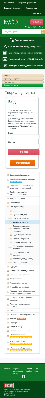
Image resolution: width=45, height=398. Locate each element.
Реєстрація (23, 163)
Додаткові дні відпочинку (23, 259)
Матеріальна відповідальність (22, 271)
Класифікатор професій (19, 287)
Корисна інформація (12, 8)
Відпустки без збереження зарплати (23, 247)
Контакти (37, 13)
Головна (7, 76)
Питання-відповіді (20, 262)
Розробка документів (27, 3)
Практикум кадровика (12, 79)
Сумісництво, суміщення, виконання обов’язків (20, 193)
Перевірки (14, 323)
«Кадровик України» (21, 336)
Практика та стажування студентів (20, 305)
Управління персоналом (20, 331)
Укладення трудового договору (22, 180)
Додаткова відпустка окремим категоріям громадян (21, 228)
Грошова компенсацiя (22, 242)
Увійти (38, 22)
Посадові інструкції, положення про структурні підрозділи (22, 292)
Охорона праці (16, 327)
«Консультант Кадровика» (21, 349)
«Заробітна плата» (21, 342)
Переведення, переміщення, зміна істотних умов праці (22, 187)
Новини (7, 369)
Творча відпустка (20, 222)
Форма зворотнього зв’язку (18, 371)
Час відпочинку (10, 82)
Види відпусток (19, 211)
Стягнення (14, 311)
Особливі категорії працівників (22, 314)
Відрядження (15, 267)
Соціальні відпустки (21, 239)
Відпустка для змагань (22, 235)
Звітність (17, 319)
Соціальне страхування (19, 275)
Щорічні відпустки (20, 215)
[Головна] (11, 23)
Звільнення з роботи (18, 198)
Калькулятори (31, 8)
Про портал (9, 3)
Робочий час (15, 203)
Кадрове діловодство (18, 283)
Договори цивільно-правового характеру (22, 298)
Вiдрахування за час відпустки (21, 253)
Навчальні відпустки (21, 218)
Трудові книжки (16, 279)
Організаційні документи (20, 175)
